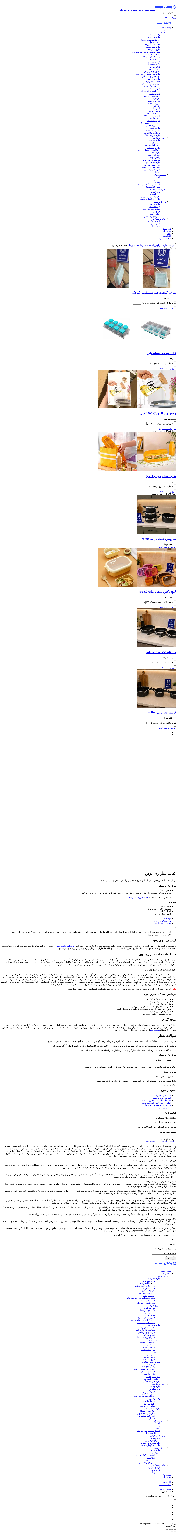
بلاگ (169, 233)
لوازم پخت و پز (154, 37)
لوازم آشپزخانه (154, 35)
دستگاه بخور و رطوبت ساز (149, 150)
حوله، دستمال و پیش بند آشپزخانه (146, 52)
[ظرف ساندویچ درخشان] (137, 470)
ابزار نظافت (155, 118)
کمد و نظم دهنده (153, 130)
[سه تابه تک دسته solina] (156, 646)
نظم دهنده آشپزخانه (151, 44)
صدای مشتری (165, 238)
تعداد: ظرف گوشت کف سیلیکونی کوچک (158, 303)
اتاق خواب (156, 98)
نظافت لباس (154, 128)
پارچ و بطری (155, 67)
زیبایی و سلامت (159, 138)
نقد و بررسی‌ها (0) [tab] (163, 923)
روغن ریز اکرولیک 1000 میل (158, 413)
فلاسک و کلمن (154, 69)
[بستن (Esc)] (167, 1529)
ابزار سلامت (155, 143)
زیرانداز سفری (154, 214)
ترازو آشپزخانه (154, 49)
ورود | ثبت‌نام (170, 17)
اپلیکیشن (167, 236)
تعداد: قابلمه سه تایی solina (164, 723)
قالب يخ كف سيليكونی (161, 353)
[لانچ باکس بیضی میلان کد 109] (137, 586)
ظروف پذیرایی (154, 62)
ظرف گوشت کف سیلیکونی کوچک (154, 292)
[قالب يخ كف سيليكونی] (137, 347)
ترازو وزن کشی (153, 148)
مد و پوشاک (155, 226)
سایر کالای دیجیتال (152, 187)
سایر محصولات (159, 219)
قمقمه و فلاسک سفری (150, 209)
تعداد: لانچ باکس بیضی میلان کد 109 (161, 602)
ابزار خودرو (155, 192)
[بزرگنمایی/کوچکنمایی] (175, 1529)
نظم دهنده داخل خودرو (150, 197)
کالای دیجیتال (160, 175)
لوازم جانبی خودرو (158, 189)
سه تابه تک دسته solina (161, 652)
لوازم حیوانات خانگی (151, 135)
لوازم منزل (161, 32)
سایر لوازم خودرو (153, 194)
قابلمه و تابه (145, 1283)
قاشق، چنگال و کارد (151, 71)
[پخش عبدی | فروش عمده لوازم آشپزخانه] (164, 25)
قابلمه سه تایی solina (162, 712)
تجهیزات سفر (154, 206)
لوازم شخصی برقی (152, 162)
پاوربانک (157, 177)
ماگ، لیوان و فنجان (152, 64)
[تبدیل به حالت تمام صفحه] (172, 1529)
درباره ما (167, 229)
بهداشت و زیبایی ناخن (151, 160)
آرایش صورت (154, 157)
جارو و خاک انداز (153, 121)
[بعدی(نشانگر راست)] (172, 1531)
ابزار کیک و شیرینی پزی (150, 40)
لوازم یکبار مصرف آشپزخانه (148, 74)
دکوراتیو (157, 106)
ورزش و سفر (160, 202)
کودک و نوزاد (155, 224)
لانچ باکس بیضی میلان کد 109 (157, 591)
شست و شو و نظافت (151, 116)
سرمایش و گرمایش (151, 86)
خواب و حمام (154, 94)
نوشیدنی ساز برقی (152, 81)
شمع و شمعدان (153, 113)
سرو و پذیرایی (154, 59)
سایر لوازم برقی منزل (150, 91)
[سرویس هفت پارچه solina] (156, 533)
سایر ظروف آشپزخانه (151, 57)
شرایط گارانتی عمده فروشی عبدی (156, 1100)
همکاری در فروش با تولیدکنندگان (157, 1105)
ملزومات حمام (154, 101)
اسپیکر (157, 179)
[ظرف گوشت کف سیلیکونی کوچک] (137, 287)
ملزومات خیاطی (153, 103)
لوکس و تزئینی (154, 111)
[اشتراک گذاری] (170, 1529)
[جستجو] (175, 15)
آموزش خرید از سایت (161, 1098)
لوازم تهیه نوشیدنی (152, 47)
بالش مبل (156, 108)
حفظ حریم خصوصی (162, 1095)
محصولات (166, 30)
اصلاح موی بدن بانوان (151, 167)
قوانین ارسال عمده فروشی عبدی (156, 1103)
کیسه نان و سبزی (152, 54)
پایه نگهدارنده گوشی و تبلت (148, 184)
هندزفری (156, 182)
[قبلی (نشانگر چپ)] (175, 1531)
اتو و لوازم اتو (154, 89)
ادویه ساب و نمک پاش (151, 76)
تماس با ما (166, 231)
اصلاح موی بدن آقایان (151, 165)
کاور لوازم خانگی (153, 125)
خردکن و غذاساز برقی (150, 84)
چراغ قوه (156, 211)
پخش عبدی (166, 27)
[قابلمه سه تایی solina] (156, 707)
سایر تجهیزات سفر (152, 216)
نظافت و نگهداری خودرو (150, 199)
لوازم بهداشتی (154, 140)
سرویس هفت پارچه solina (159, 538)
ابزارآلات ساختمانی (152, 133)
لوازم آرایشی (154, 152)
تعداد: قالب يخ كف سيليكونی (164, 363)
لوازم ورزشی (154, 204)
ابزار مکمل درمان (152, 145)
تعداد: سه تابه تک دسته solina (164, 662)
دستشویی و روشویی (151, 96)
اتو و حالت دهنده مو (152, 170)
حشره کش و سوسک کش (149, 123)
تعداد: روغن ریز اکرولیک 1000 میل (161, 423)
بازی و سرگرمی (153, 221)
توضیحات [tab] (167, 918)
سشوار (157, 172)
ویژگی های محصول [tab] (162, 921)
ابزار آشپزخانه (154, 42)
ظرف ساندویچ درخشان (161, 476)
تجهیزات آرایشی (153, 155)
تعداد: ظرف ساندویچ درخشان (163, 486)
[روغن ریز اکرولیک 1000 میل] (137, 408)
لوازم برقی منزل (153, 79)
